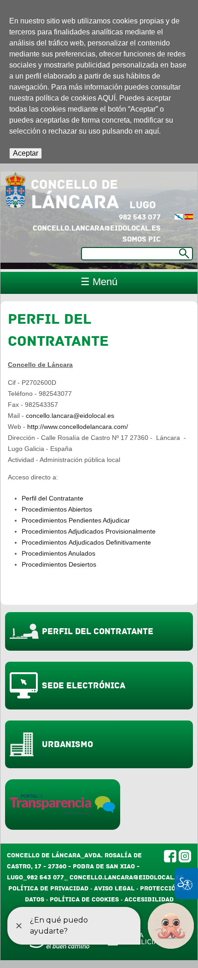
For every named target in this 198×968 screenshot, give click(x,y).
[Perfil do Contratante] (179, 217)
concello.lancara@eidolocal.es (97, 228)
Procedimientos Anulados (58, 553)
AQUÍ (107, 98)
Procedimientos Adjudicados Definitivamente (86, 542)
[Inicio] (88, 191)
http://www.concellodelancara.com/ (77, 426)
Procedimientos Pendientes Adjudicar (76, 520)
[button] (25, 153)
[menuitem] (179, 217)
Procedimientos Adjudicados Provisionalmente (89, 531)
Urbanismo (67, 744)
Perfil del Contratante (52, 498)
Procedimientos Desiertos (59, 564)
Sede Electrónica (83, 685)
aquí (152, 131)
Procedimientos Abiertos (57, 509)
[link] (189, 217)
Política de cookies (84, 899)
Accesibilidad (149, 899)
